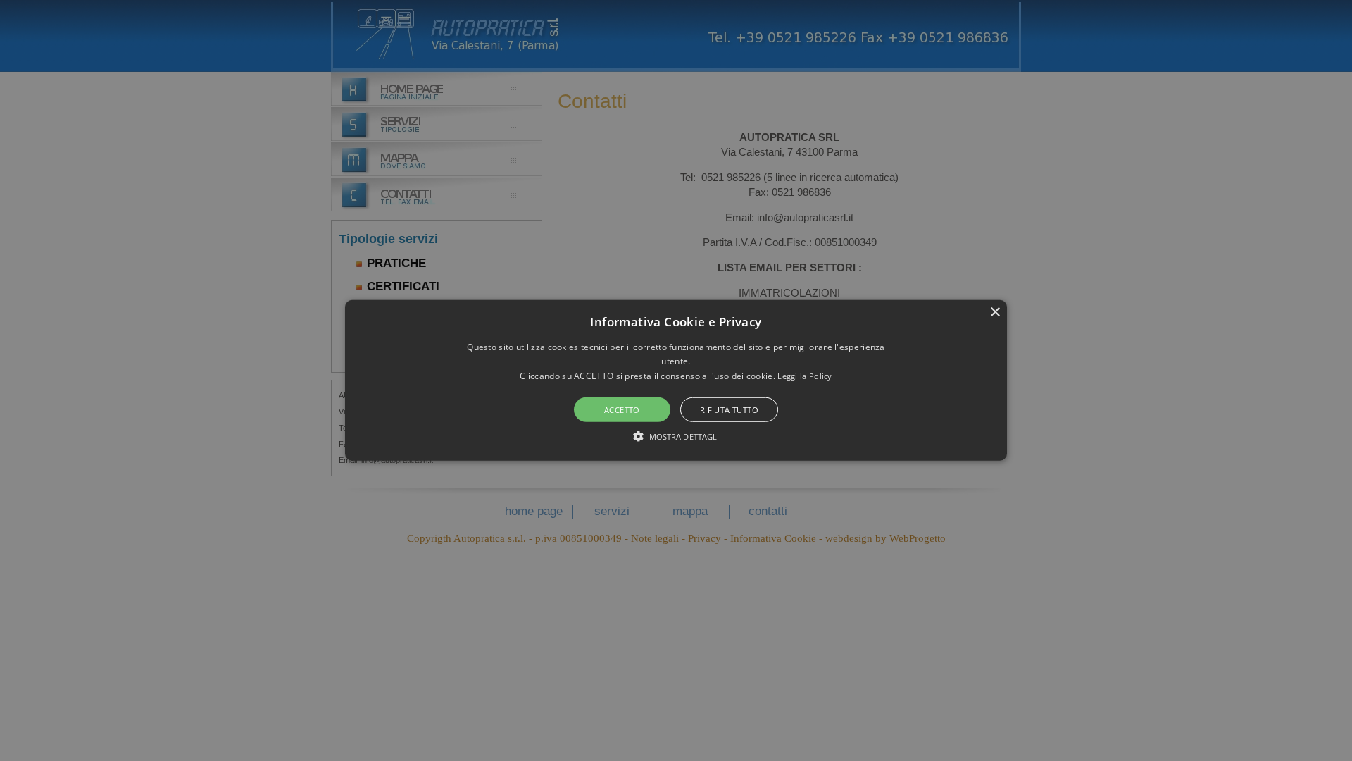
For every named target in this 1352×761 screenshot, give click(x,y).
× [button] (994, 312)
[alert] (676, 380)
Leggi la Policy (804, 376)
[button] (676, 380)
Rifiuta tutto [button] (729, 409)
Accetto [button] (622, 409)
